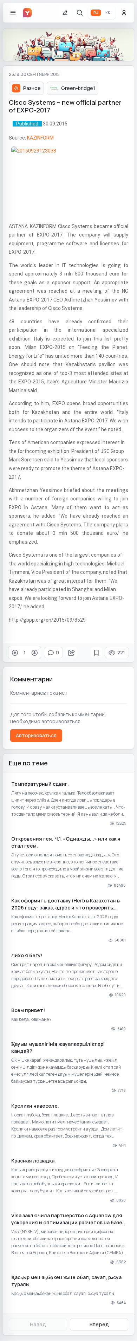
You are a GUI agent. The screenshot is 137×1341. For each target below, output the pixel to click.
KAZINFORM (40, 138)
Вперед (99, 1324)
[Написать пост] (65, 12)
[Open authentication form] (124, 12)
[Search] (79, 12)
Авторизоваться (36, 735)
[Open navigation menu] (13, 12)
